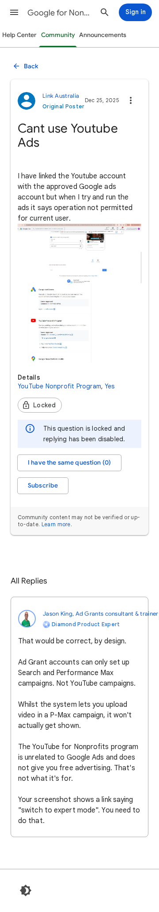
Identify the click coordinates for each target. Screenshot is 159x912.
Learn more (56, 524)
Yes (110, 386)
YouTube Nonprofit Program (59, 386)
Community (58, 35)
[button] (14, 12)
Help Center (19, 35)
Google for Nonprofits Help (60, 13)
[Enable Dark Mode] (25, 890)
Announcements (102, 35)
